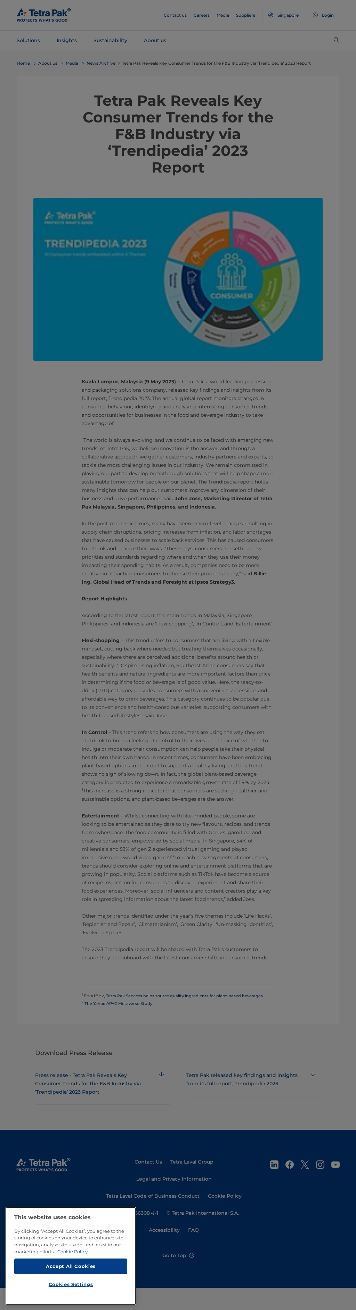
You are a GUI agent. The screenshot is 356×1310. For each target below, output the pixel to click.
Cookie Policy (72, 1251)
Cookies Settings (71, 1284)
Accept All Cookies (71, 1266)
